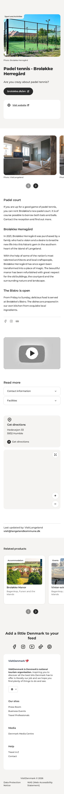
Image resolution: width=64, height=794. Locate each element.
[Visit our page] (23, 646)
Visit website (19, 105)
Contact (12, 756)
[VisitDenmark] (18, 660)
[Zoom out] (55, 504)
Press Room (14, 707)
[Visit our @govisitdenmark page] (40, 646)
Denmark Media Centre (21, 733)
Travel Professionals (18, 715)
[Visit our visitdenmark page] (32, 646)
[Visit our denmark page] (14, 646)
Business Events (17, 711)
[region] (32, 353)
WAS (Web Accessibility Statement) (40, 784)
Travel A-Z (13, 752)
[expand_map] (55, 454)
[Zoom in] (55, 495)
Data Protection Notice (12, 784)
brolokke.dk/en (16, 91)
